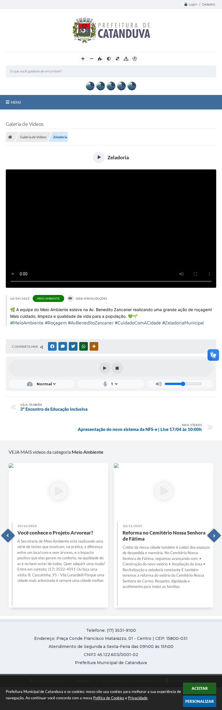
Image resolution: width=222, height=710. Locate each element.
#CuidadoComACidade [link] (138, 322)
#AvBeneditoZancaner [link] (91, 322)
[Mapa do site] (126, 59)
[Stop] (117, 368)
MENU (16, 102)
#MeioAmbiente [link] (27, 322)
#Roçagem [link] (56, 322)
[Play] (105, 368)
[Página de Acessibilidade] (134, 59)
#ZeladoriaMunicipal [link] (183, 322)
